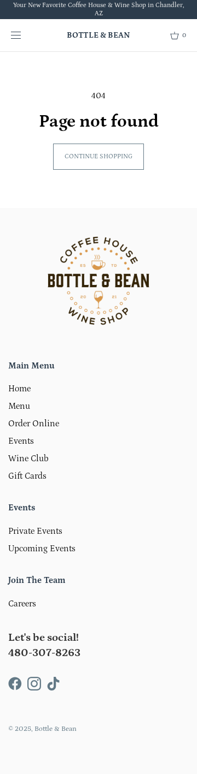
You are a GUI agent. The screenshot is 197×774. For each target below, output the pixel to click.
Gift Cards (27, 476)
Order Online (33, 423)
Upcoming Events (42, 548)
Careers (22, 604)
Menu (19, 406)
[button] (178, 35)
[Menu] (24, 35)
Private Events (35, 531)
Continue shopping (98, 156)
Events (21, 441)
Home (19, 389)
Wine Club (28, 458)
